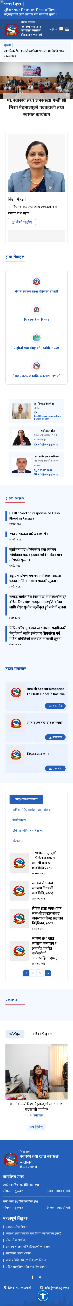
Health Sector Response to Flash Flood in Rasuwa (34, 520)
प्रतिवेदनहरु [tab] (19, 825)
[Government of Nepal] (11, 34)
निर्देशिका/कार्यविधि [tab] (29, 804)
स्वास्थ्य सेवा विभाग (16, 1231)
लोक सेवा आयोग (15, 1245)
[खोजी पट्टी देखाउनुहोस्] (61, 33)
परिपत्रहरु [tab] (17, 845)
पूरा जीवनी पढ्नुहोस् (22, 227)
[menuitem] (36, 1195)
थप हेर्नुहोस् (36, 1132)
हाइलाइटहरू (14, 502)
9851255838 (45, 475)
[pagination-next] (48, 978)
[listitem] (36, 289)
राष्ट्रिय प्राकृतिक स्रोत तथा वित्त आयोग (26, 1271)
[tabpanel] (36, 919)
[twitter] (39, 1282)
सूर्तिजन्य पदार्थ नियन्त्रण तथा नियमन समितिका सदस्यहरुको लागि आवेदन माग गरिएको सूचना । (35, 560)
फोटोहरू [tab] (14, 1039)
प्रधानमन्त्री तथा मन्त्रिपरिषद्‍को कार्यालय (28, 1251)
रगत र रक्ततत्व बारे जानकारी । (28, 539)
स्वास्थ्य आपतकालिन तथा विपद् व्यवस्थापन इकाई (33, 1238)
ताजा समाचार (15, 673)
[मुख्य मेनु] (67, 34)
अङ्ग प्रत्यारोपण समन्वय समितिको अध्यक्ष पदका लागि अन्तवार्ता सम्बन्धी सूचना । (35, 583)
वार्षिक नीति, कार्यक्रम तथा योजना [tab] (31, 814)
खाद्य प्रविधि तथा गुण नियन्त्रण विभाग (26, 1265)
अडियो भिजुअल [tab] (42, 1039)
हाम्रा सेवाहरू (14, 261)
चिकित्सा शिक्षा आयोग (18, 1258)
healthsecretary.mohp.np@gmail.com (47, 422)
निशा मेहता (17, 204)
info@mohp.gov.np (48, 449)
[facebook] (32, 1282)
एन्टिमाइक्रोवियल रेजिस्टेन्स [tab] (27, 835)
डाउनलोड (57, 710)
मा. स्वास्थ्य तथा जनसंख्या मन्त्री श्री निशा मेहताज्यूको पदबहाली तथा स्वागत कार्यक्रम (36, 112)
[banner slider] (36, 85)
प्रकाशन (11, 1004)
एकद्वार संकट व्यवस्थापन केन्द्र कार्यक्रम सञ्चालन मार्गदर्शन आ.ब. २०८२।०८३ (36, 58)
